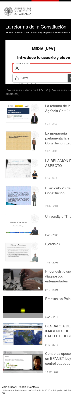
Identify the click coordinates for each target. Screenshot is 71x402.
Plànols (22, 387)
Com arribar (9, 387)
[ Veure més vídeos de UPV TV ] (27, 90)
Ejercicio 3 (53, 243)
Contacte (33, 387)
